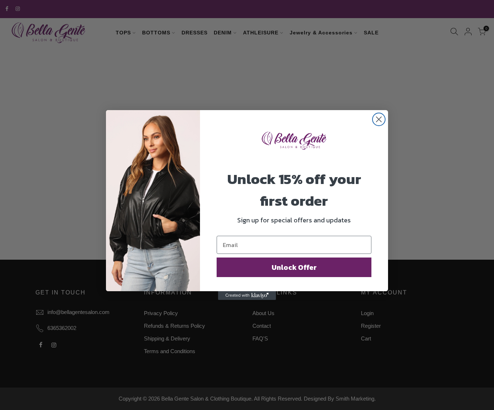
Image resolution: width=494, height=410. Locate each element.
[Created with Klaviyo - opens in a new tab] (247, 295)
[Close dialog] (378, 119)
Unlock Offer (294, 267)
